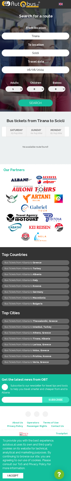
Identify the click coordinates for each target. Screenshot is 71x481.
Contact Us (57, 426)
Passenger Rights (37, 426)
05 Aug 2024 (56, 131)
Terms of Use (51, 422)
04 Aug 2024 (36, 131)
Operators (33, 422)
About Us (17, 422)
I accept (12, 475)
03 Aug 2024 (16, 131)
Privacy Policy (15, 426)
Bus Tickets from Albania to (23, 262)
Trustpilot (62, 433)
